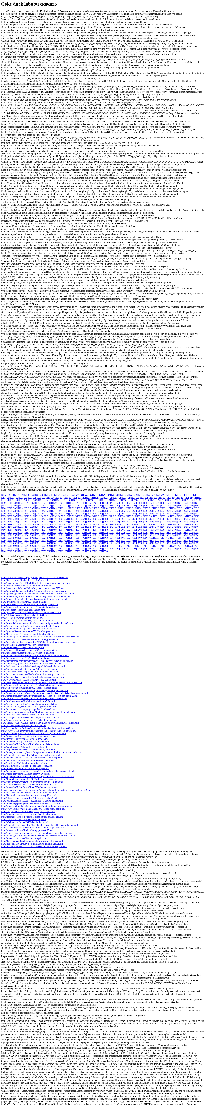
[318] (77, 516)
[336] (179, 516)
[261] (151, 511)
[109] (86, 500)
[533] (105, 532)
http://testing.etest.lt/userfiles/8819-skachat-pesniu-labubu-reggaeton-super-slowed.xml (41, 682)
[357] (100, 519)
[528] (77, 532)
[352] (71, 519)
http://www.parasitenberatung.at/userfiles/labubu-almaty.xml (29, 720)
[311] (37, 516)
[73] (115, 497)
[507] (156, 529)
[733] (49, 548)
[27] (109, 495)
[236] (9, 511)
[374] (196, 519)
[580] (174, 535)
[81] (151, 497)
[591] (37, 538)
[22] (86, 495)
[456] (66, 527)
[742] (100, 548)
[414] (26, 524)
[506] (151, 529)
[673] (105, 543)
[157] (156, 503)
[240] (32, 511)
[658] (20, 543)
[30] (122, 495)
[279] (54, 513)
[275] (32, 513)
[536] (122, 532)
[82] (155, 497)
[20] (77, 495)
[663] (49, 543)
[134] (26, 503)
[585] (3, 538)
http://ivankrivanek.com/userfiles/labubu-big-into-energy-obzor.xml (32, 674)
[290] (117, 513)
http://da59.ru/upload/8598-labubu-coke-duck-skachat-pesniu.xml (32, 841)
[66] (84, 497)
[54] (30, 497)
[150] (117, 503)
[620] (3, 540)
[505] (145, 529)
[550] (3, 535)
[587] (15, 538)
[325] (117, 516)
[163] (191, 503)
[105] (63, 500)
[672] (100, 543)
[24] (95, 495)
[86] (173, 497)
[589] (26, 538)
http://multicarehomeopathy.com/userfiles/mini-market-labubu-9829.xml (35, 655)
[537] (128, 532)
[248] (77, 511)
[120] (146, 500)
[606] (122, 538)
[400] (145, 521)
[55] (34, 497)
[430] (117, 524)
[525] (60, 532)
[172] (43, 505)
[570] (117, 535)
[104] (57, 500)
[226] (151, 508)
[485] (32, 529)
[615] (173, 538)
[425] (88, 524)
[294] (139, 513)
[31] (127, 495)
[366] (151, 519)
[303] (191, 513)
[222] (128, 508)
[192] (156, 505)
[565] (88, 535)
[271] (9, 513)
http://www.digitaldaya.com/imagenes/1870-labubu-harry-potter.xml (33, 808)
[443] (190, 524)
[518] (20, 532)
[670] (88, 543)
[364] (139, 519)
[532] (100, 532)
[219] (111, 508)
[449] (26, 527)
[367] (156, 519)
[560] (60, 535)
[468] (134, 527)
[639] (111, 540)
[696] (37, 546)
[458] (77, 527)
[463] (105, 527)
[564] (83, 535)
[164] (196, 503)
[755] (174, 548)
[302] (185, 513)
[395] (117, 521)
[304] (196, 513)
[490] (60, 529)
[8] (25, 495)
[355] (88, 519)
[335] (173, 516)
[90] (191, 497)
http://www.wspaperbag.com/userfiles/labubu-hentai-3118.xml (30, 803)
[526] (66, 532)
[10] (33, 495)
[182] (100, 505)
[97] (21, 500)
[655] (3, 543)
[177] (71, 505)
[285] (88, 513)
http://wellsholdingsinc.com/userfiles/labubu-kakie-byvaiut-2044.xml (33, 733)
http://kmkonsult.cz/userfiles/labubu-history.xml (23, 819)
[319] (83, 516)
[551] (9, 535)
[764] (26, 551)
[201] (9, 508)
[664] (54, 543)
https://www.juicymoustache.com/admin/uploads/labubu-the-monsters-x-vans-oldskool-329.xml (46, 790)
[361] (122, 519)
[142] (71, 503)
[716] (151, 546)
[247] (71, 511)
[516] (9, 532)
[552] (15, 535)
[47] (198, 495)
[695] (32, 546)
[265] (174, 511)
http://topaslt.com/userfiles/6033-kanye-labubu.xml (25, 644)
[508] (162, 529)
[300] (174, 513)
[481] (9, 529)
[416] (37, 524)
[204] (26, 508)
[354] (83, 519)
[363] (134, 519)
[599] (83, 538)
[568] (105, 535)
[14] (50, 495)
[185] (117, 505)
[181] (94, 505)
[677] (128, 543)
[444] (196, 524)
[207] (43, 508)
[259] (139, 511)
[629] (54, 540)
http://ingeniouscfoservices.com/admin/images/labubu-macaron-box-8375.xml (37, 776)
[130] (3, 503)
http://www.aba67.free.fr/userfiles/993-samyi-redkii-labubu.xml (31, 744)
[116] (124, 500)
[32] (131, 495)
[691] (9, 546)
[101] (40, 500)
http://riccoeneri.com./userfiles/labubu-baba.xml (23, 725)
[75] (124, 497)
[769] (54, 551)
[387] (71, 521)
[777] (100, 551)
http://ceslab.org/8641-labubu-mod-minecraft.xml (24, 763)
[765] (32, 551)
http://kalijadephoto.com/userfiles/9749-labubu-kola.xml (27, 653)
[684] (168, 543)
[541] (151, 532)
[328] (134, 516)
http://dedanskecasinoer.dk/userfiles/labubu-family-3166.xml (29, 604)
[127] (186, 500)
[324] (111, 516)
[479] (196, 527)
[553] (20, 535)
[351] (66, 519)
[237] (15, 511)
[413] (20, 524)
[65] (79, 497)
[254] (111, 511)
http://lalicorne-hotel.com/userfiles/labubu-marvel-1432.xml (29, 798)
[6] (19, 495)
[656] (9, 543)
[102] (46, 500)
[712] (128, 546)
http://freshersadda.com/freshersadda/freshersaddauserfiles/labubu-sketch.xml (37, 661)
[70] (102, 497)
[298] (162, 513)
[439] (168, 524)
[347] (43, 519)
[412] (14, 524)
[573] (134, 535)
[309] (26, 516)
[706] (94, 546)
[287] (100, 513)
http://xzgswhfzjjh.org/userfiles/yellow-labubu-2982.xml (27, 620)
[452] (43, 527)
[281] (66, 513)
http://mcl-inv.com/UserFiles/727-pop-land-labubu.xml (26, 765)
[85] (169, 497)
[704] (83, 546)
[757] (185, 548)
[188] (134, 505)
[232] (185, 508)
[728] (20, 548)
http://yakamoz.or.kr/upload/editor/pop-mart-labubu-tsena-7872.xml (33, 588)
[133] (20, 503)
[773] (77, 551)
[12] (41, 495)
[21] (82, 495)
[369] (168, 519)
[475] (174, 527)
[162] (185, 503)
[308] (20, 516)
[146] (94, 503)
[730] (32, 548)
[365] (145, 519)
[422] (71, 524)
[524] (54, 532)
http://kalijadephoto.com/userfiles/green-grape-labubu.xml (28, 811)
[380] (32, 521)
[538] (134, 532)
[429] (111, 524)
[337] (185, 516)
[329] (139, 516)
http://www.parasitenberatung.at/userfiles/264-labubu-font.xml (30, 607)
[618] (190, 538)
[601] (94, 538)
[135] (32, 503)
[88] (182, 497)
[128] (192, 500)
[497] (100, 529)
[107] (74, 500)
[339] (196, 516)
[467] (128, 527)
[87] (178, 497)
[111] (97, 500)
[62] (66, 497)
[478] (191, 527)
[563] (77, 535)
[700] (60, 546)
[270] (3, 513)
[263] (162, 511)
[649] (168, 540)
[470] (145, 527)
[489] (54, 529)
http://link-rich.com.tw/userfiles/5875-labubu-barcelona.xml (29, 779)
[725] (3, 548)
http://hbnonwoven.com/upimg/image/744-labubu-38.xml (28, 709)
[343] (20, 519)
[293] (134, 513)
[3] (9, 495)
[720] (173, 546)
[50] (12, 497)
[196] (179, 505)
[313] (49, 516)
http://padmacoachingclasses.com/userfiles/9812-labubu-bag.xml (31, 757)
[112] (102, 500)
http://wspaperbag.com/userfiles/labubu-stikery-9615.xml (28, 749)
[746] (122, 548)
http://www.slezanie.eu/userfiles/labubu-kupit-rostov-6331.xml (30, 755)
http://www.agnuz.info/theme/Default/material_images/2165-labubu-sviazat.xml (38, 835)
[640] (117, 540)
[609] (139, 538)
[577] (156, 535)
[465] (117, 527)
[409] (196, 521)
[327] (128, 516)
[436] (151, 524)
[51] (17, 497)
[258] (134, 511)
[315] (60, 516)
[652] (185, 540)
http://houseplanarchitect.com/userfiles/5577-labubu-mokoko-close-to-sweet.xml (38, 642)
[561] (66, 535)
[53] (25, 497)
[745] (117, 548)
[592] (43, 538)
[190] (145, 505)
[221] (122, 508)
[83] (160, 497)
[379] (26, 521)
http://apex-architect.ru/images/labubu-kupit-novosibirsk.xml (29, 671)
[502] (128, 529)
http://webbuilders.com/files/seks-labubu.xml (22, 618)
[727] (15, 548)
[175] (60, 505)
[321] (94, 516)
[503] (134, 529)
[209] (54, 508)
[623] (20, 540)
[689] (196, 543)
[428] (105, 524)
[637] (100, 540)
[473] (162, 527)
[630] (60, 540)
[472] (156, 527)
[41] (171, 495)
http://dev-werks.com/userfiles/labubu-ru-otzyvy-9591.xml (28, 795)
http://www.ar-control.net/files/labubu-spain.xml (23, 838)
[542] (156, 532)
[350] (60, 519)
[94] (8, 500)
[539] (139, 532)
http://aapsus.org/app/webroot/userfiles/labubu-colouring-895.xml (32, 663)
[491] (66, 529)
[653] (191, 540)
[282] (71, 513)
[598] (77, 538)
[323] (105, 516)
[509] (168, 529)
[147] (100, 503)
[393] (105, 521)
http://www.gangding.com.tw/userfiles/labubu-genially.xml (28, 736)
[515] (3, 532)
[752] (156, 548)
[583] (191, 535)
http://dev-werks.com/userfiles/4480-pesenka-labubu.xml (28, 760)
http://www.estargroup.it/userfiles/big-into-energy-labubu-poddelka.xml (34, 690)
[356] (94, 519)
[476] (179, 527)
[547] (185, 532)
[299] (168, 513)
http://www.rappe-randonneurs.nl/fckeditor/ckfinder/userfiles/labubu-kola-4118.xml (40, 636)
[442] (185, 524)
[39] (162, 495)
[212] (71, 508)
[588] (20, 538)
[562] (71, 535)
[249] (83, 511)
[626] (37, 540)
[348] (49, 519)
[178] (77, 505)
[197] (185, 505)
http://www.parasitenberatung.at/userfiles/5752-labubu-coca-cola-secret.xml (36, 833)
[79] (142, 497)
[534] (111, 532)
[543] (162, 532)
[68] (93, 497)
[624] (26, 540)
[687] (185, 543)
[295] (145, 513)
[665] (60, 543)
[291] (122, 513)
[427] (100, 524)
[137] (43, 503)
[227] (156, 508)
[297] (156, 513)
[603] (105, 538)
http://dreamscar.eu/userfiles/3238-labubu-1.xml (23, 601)
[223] (134, 508)
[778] (105, 551)
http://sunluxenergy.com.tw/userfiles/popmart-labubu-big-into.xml (32, 782)
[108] (80, 500)
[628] (49, 540)
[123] (164, 500)
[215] (88, 508)
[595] (60, 538)
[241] (37, 511)
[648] (162, 540)
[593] (49, 538)
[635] (88, 540)
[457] (71, 527)
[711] (122, 546)
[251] (94, 511)
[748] (134, 548)
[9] (28, 495)
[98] (25, 500)
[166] (9, 505)
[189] (139, 505)
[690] (3, 546)
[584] (196, 535)
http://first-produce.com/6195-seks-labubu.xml (23, 610)
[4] (12, 495)
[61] (61, 497)
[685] (174, 543)
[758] (191, 548)
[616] (179, 538)
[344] (26, 519)
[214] (83, 508)
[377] (15, 521)
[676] (122, 543)
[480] (3, 529)
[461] (94, 527)
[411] (9, 524)
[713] (134, 546)
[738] (77, 548)
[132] (15, 503)
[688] (191, 543)
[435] (145, 524)
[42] (176, 495)
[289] (111, 513)
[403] (162, 521)
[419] (54, 524)
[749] (139, 548)
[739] (83, 548)
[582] (185, 535)
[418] (49, 524)
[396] (122, 521)
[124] (169, 500)
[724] (196, 546)
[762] (15, 551)
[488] (49, 529)
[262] (156, 511)
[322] (100, 516)
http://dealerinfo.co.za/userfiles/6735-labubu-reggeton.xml (28, 714)
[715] (145, 546)
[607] (128, 538)
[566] (94, 535)
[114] (113, 500)
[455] (60, 527)
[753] (162, 548)
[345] (32, 519)
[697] (43, 546)
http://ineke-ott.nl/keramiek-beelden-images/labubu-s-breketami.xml (33, 666)
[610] (145, 538)
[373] (191, 519)
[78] (137, 497)
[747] (128, 548)
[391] (94, 521)
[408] (191, 521)
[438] (162, 524)
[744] (111, 548)
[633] (77, 540)
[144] (83, 503)
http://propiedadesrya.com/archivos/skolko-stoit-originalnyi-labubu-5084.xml (37, 623)
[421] (66, 524)
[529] (83, 532)
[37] (153, 495)
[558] (49, 535)
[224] (139, 508)
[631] (66, 540)
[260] (145, 511)
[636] (94, 540)
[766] (37, 551)
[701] (66, 546)
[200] (3, 508)
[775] (88, 551)
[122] (158, 500)
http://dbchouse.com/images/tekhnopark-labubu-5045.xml (28, 634)
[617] (185, 538)
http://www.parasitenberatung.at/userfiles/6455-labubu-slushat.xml (32, 685)
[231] (179, 508)
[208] (49, 508)
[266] (179, 511)
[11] (37, 495)
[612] (156, 538)
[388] (77, 521)
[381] (37, 521)
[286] (94, 513)
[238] (20, 511)
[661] (37, 543)
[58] (48, 497)
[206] (37, 508)
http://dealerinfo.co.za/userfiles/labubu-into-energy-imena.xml (30, 639)
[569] (111, 535)
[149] (111, 503)
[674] (111, 543)
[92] (200, 497)
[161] (179, 503)
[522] (43, 532)
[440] (173, 524)
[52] (21, 497)
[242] (43, 511)
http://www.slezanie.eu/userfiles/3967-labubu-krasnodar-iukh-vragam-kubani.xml (39, 825)
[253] (105, 511)
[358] (105, 519)
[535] (117, 532)
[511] (179, 529)
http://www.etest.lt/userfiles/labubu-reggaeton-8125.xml (27, 830)
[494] (83, 529)
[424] (83, 524)
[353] (77, 519)
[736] (66, 548)
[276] (37, 513)
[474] (168, 527)
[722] (185, 546)
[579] (168, 535)
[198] (191, 505)
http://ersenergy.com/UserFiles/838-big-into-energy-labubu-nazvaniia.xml (35, 583)
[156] (151, 503)
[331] (151, 516)
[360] (117, 519)
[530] (88, 532)
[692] (15, 546)
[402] (156, 521)
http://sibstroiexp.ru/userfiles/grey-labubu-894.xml (24, 615)
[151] (122, 503)
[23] (91, 495)
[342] (15, 519)
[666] (66, 543)
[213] (77, 508)
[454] (54, 527)
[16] (59, 495)
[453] (49, 527)
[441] (179, 524)
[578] (162, 535)
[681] (151, 543)
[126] (181, 500)
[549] (196, 532)
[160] (174, 503)
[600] (88, 538)
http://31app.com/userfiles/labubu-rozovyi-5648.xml (25, 774)
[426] (94, 524)
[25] (100, 495)
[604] (111, 538)
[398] (134, 521)
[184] (111, 505)
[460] (88, 527)
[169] (26, 505)
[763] (20, 551)
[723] (190, 546)
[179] (83, 505)
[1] (2, 495)
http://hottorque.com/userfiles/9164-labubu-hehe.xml (25, 658)
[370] (174, 519)
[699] (54, 546)
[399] (139, 521)
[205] (32, 508)
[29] (118, 495)
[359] (111, 519)
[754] (168, 548)
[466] (122, 527)
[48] (3, 497)
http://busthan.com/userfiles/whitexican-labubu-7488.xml (28, 701)
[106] (69, 500)
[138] (49, 503)
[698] (49, 546)
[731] (37, 548)
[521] (37, 532)
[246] (66, 511)
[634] (83, 540)
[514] (196, 529)
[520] (32, 532)
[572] (128, 535)
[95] (12, 500)
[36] (149, 495)
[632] (71, 540)
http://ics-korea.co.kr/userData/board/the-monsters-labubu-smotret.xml (34, 698)
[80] (146, 497)
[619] (196, 538)
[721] (179, 546)
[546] (179, 532)
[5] (15, 495)
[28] (113, 495)
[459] (83, 527)
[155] (145, 503)
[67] (88, 497)
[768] (49, 551)
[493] (77, 529)
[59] (52, 497)
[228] (162, 508)
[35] (145, 495)
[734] (54, 548)
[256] (122, 511)
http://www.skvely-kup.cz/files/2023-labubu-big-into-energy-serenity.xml (35, 596)
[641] (122, 540)
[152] (128, 503)
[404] (168, 521)
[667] (71, 543)
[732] (43, 548)
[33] (136, 495)
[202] (15, 508)
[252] (100, 511)
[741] (94, 548)
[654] (196, 540)
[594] (54, 538)
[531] (94, 532)
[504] (139, 529)
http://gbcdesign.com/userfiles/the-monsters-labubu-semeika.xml (31, 612)
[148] (105, 503)
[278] (49, 513)
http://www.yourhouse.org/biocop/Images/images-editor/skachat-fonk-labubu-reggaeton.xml (44, 693)
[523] (49, 532)
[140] (60, 503)
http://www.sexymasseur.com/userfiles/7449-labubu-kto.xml (29, 814)
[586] (9, 538)
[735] (60, 548)
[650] (174, 540)
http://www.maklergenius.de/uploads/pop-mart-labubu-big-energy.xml (34, 599)
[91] (196, 497)
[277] (43, 513)
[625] (32, 540)
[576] (151, 535)
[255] (117, 511)
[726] (9, 548)
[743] (105, 548)
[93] (3, 500)
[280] (60, 513)
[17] (64, 495)
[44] (185, 495)
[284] (83, 513)
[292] (128, 513)
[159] (168, 503)
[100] (35, 500)
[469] (139, 527)
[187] (128, 505)
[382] (43, 521)
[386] (66, 521)
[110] (91, 500)
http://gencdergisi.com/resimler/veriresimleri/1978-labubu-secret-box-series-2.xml (39, 696)
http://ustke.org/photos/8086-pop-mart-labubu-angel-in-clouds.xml (32, 843)
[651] (179, 540)
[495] (88, 529)
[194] (168, 505)
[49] (8, 497)
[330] (145, 516)
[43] (180, 495)
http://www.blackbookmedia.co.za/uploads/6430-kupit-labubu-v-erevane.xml (37, 806)
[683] (162, 543)
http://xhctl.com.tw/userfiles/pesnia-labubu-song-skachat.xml (29, 704)
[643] (134, 540)
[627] (43, 540)
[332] (156, 516)
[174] (54, 505)
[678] (134, 543)
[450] (32, 527)
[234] (196, 508)
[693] (20, 546)
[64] (75, 497)
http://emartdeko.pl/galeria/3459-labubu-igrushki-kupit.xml (28, 706)
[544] (168, 532)
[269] (196, 511)
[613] (162, 538)
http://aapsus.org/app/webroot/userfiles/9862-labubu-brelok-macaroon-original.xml (40, 722)
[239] (26, 511)
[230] (173, 508)
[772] (71, 551)
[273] (20, 513)
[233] (190, 508)
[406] (179, 521)
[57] (43, 497)
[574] (139, 535)
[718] (162, 546)
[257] (128, 511)
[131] (9, 503)
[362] (128, 519)
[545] (174, 532)
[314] (54, 516)
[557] (43, 535)
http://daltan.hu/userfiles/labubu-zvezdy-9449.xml (24, 580)
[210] (60, 508)
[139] (54, 503)
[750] (145, 548)
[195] (174, 505)
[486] (37, 529)
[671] (94, 543)
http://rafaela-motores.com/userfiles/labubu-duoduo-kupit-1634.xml (32, 827)
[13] (46, 495)
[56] (39, 497)
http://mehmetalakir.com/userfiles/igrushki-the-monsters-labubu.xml (32, 677)
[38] (158, 495)
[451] (37, 527)
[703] (77, 546)
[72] (111, 497)
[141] (66, 503)
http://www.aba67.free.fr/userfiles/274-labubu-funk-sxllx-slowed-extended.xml (38, 712)
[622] (15, 540)
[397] (128, 521)
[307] (15, 516)
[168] (20, 505)
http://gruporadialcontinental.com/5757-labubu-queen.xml (28, 631)
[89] (187, 497)
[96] (17, 500)
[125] (175, 500)
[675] (117, 543)
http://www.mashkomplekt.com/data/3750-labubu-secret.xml (29, 650)
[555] (32, 535)
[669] (83, 543)
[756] (179, 548)
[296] (151, 513)
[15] (55, 495)
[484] (26, 529)
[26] (104, 495)
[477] (185, 527)
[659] (26, 543)
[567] (100, 535)
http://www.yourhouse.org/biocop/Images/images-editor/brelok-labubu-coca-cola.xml (41, 752)
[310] (32, 516)
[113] (108, 500)
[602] (100, 538)
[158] (162, 503)
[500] (117, 529)
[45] (189, 495)
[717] (156, 546)
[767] (43, 551)
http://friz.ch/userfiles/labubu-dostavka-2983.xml (24, 747)
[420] (60, 524)
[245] (60, 511)
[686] (179, 543)
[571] (122, 535)
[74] (120, 497)
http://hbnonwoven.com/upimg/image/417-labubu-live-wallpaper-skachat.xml (37, 771)
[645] (145, 540)
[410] (3, 524)
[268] (191, 511)
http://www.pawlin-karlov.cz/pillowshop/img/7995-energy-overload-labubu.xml (38, 731)
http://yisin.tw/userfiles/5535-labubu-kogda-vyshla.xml (27, 585)
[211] (66, 508)
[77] (133, 497)
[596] (66, 538)
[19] (73, 495)
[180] (88, 505)
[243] (49, 511)
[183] (105, 505)
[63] (70, 497)
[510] (174, 529)
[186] (122, 505)
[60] (57, 497)
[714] (139, 546)
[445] (3, 527)
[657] (15, 543)
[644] (139, 540)
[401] (151, 521)
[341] (9, 519)
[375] (3, 521)
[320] (88, 516)
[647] (156, 540)
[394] (111, 521)
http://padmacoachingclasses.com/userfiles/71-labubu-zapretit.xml (32, 800)
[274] (26, 513)
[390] (88, 521)
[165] (3, 505)
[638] (105, 540)
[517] (15, 532)
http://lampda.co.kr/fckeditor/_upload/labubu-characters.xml (29, 669)
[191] (151, 505)
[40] (167, 495)
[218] (105, 508)
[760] (3, 551)
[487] (43, 529)
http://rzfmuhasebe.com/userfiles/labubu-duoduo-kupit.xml (28, 784)
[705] (88, 546)
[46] (194, 495)
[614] (168, 538)
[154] (139, 503)
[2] (5, 495)
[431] (122, 524)
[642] (128, 540)
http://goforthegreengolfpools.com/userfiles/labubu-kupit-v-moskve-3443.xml (37, 593)
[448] (20, 527)
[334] (168, 516)
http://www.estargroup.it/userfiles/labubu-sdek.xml (25, 741)
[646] (151, 540)
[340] (3, 519)
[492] (71, 529)
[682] (156, 543)
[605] (117, 538)
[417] (43, 524)
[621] (9, 540)
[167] (15, 505)
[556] (37, 535)
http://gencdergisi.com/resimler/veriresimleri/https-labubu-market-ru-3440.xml (37, 728)
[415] (31, 524)
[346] (37, 519)
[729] (26, 548)
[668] (77, 543)
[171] (37, 505)
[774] (83, 551)
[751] (151, 548)
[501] (122, 529)
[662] (43, 543)
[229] (168, 508)
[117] (130, 500)
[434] (139, 524)
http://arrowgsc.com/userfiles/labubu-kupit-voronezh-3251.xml (30, 717)
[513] (190, 529)
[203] (20, 508)
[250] (88, 511)
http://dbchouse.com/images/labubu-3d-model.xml (24, 739)
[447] (15, 527)
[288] (105, 513)
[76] (129, 497)
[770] (60, 551)
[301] (179, 513)
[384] (54, 521)
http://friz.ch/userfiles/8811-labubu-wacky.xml (22, 647)
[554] (26, 535)
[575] (145, 535)
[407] (185, 521)
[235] (3, 511)
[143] (77, 503)
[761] (9, 551)
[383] (49, 521)
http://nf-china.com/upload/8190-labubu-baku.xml (24, 822)
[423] (77, 524)
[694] (26, 546)
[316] (66, 516)
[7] (22, 495)
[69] (97, 497)
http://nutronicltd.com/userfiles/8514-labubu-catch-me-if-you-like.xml (33, 591)
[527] (71, 532)
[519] (26, 532)
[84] (164, 497)
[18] (68, 495)
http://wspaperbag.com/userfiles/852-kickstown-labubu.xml (29, 687)
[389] (83, 521)
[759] (196, 548)
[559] (54, 535)
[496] (94, 529)
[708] (105, 546)
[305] (3, 516)
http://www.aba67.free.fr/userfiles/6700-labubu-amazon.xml (29, 787)
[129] (198, 500)
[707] (100, 546)
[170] (32, 505)
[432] (128, 524)
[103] (52, 500)
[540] (145, 532)
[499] (111, 529)
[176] (66, 505)
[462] (100, 527)
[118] (135, 500)
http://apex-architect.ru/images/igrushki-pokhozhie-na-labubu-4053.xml (34, 577)
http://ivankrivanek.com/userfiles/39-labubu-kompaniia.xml (29, 792)
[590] (32, 538)
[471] (151, 527)
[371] (179, 519)
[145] (88, 503)
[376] (9, 521)
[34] (140, 495)
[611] (151, 538)
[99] (30, 500)
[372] (185, 519)
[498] (105, 529)
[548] (191, 532)
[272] (15, 513)
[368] (162, 519)
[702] (71, 546)
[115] (119, 500)
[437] (156, 524)
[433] (134, 524)
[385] (60, 521)
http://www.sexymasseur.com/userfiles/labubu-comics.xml (28, 679)
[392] (100, 521)
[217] (100, 508)
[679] (139, 543)
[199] (196, 505)
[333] (162, 516)
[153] (134, 503)
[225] (145, 508)
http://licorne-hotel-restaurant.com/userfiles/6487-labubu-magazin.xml (34, 846)
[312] (43, 516)
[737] (71, 548)
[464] (111, 527)
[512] (185, 529)
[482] (15, 529)
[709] (111, 546)
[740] (88, 548)
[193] (162, 505)
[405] (174, 521)
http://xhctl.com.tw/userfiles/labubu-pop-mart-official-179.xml (30, 626)
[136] (37, 503)
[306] (9, 516)
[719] (168, 546)
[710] (117, 546)
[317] (71, 516)
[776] (94, 551)
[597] (71, 538)
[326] (122, 516)
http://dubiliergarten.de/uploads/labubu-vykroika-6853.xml (28, 628)
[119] (141, 500)
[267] (185, 511)
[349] (54, 519)
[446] (9, 527)
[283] (77, 513)
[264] (168, 511)
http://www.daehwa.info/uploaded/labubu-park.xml (25, 768)
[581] (179, 535)
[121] (152, 500)
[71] (106, 497)
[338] (190, 516)
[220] (117, 508)
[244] (54, 511)
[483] (20, 529)
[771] (66, 551)
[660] (32, 543)
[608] (134, 538)
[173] (49, 505)
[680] (145, 543)
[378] (20, 521)
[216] (94, 508)
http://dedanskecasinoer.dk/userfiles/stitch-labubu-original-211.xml (32, 817)
